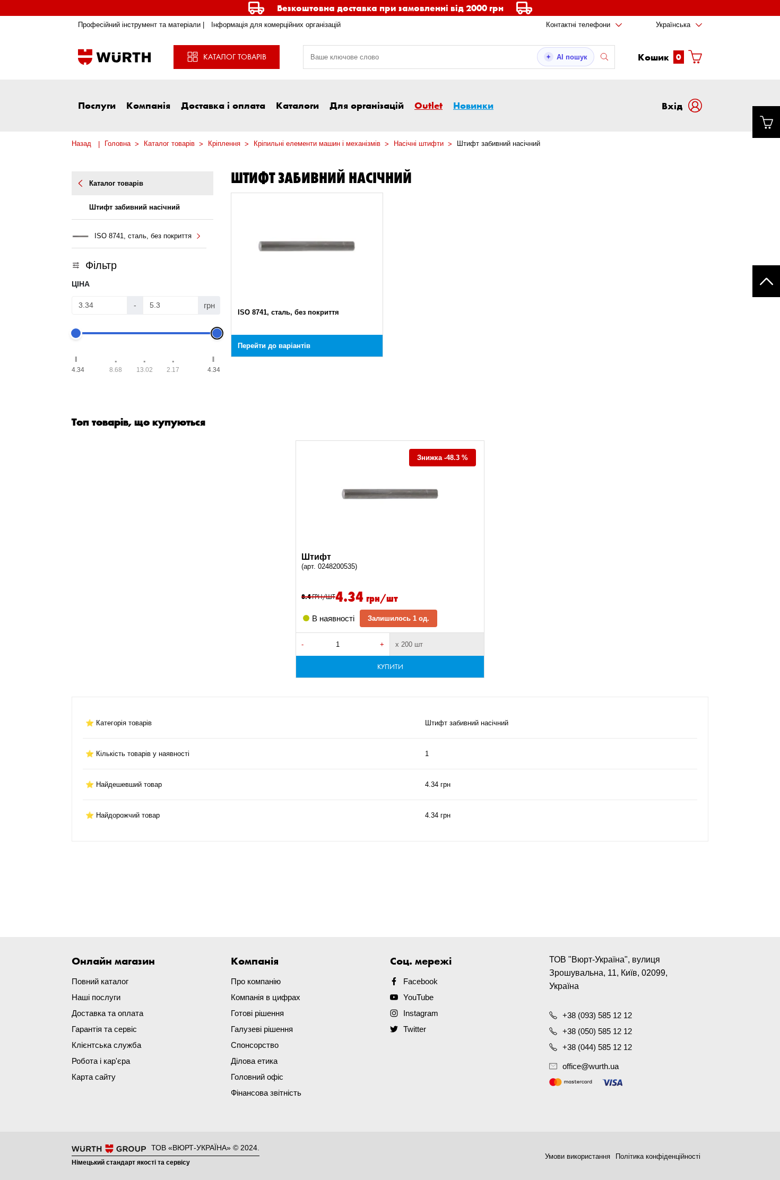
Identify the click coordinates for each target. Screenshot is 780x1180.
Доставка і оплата (223, 105)
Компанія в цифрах (265, 997)
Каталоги (297, 105)
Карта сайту (94, 1076)
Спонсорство (255, 1044)
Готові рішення (257, 1013)
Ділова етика (254, 1060)
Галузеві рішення (262, 1029)
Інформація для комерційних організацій (276, 25)
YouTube (418, 997)
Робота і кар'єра (101, 1060)
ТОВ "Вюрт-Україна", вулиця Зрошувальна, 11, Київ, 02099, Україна (608, 973)
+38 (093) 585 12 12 (597, 1015)
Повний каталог (100, 981)
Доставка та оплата (107, 1013)
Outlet (428, 105)
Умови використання (577, 1156)
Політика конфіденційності (658, 1156)
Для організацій (367, 105)
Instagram (420, 1013)
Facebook (420, 981)
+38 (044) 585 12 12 (597, 1047)
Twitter (414, 1029)
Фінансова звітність (266, 1092)
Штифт (329, 561)
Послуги (97, 105)
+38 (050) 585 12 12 (597, 1031)
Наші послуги (96, 997)
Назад (81, 144)
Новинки (473, 105)
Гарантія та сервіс (104, 1029)
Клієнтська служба (106, 1044)
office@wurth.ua (590, 1066)
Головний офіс (257, 1076)
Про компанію (256, 981)
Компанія (148, 105)
